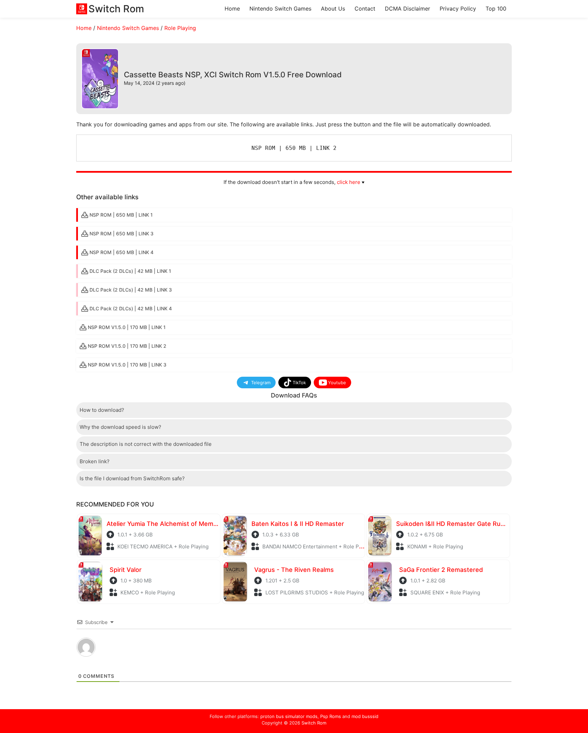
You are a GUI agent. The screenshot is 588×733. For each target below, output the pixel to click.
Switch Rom (313, 723)
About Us (333, 8)
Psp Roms (330, 716)
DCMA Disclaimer (407, 8)
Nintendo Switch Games (280, 8)
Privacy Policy (458, 8)
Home (232, 8)
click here (348, 182)
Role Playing (180, 28)
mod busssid (365, 716)
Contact (365, 8)
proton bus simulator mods (288, 716)
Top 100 (496, 8)
